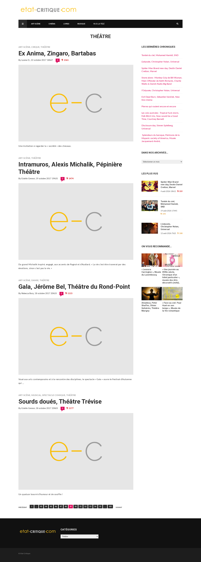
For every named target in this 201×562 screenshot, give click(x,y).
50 (76, 506)
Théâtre (45, 47)
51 (80, 506)
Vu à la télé (98, 24)
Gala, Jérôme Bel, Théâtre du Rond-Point (74, 286)
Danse (35, 280)
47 (61, 506)
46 (56, 506)
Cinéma (52, 24)
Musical (36, 395)
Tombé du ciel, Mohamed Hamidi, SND (160, 55)
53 (90, 506)
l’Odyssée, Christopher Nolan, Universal (161, 90)
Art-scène (35, 24)
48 (66, 506)
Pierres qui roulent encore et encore (159, 106)
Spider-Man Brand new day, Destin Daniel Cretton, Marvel (171, 185)
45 (51, 506)
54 (95, 506)
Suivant (119, 507)
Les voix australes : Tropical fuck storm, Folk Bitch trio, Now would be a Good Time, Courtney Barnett (160, 116)
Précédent (22, 507)
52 (85, 506)
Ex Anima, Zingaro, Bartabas (57, 53)
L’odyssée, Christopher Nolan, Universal (160, 62)
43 (41, 506)
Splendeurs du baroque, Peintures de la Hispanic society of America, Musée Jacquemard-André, (161, 138)
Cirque (35, 47)
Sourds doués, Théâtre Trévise (60, 401)
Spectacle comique (53, 395)
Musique (81, 24)
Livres (66, 24)
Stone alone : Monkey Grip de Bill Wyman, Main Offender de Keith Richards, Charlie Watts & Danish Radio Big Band (162, 81)
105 (110, 506)
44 (46, 506)
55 (100, 506)
